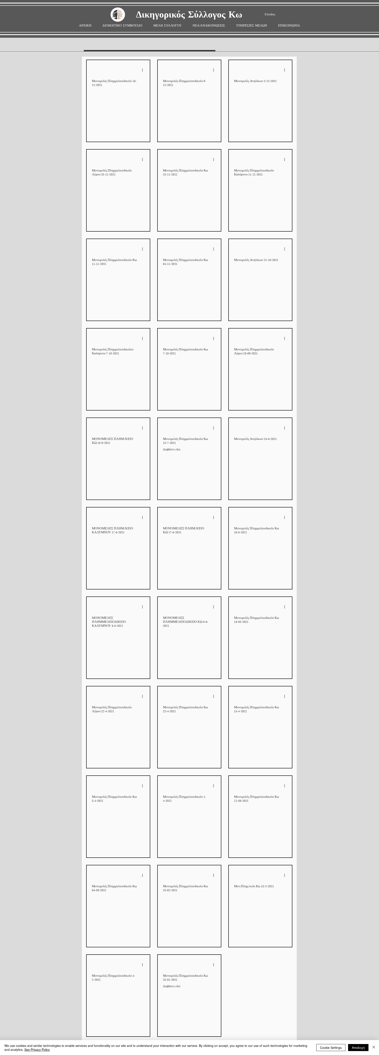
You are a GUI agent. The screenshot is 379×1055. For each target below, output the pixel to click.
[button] (167, 25)
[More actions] (144, 70)
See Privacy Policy (37, 1049)
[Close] (373, 1047)
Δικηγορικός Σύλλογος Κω (189, 15)
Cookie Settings (331, 1047)
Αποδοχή (358, 1047)
